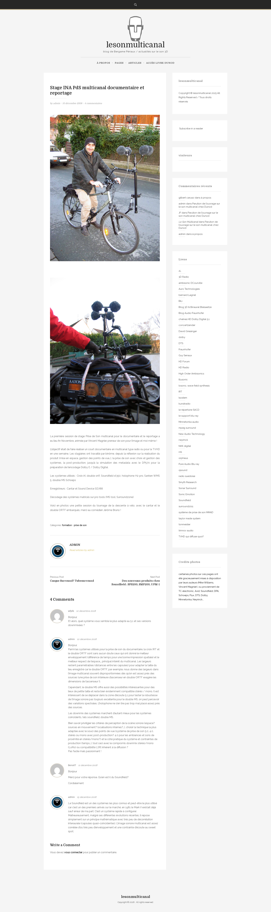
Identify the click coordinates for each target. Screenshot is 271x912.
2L (180, 271)
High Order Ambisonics (191, 373)
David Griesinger (188, 331)
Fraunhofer (185, 349)
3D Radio (184, 276)
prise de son (80, 525)
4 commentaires (93, 103)
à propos (103, 62)
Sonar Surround (187, 488)
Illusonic (183, 379)
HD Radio (184, 367)
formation (67, 525)
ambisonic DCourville (190, 283)
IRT (180, 391)
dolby (182, 337)
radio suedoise (187, 476)
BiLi (180, 301)
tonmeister (184, 524)
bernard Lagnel (187, 295)
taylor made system (189, 518)
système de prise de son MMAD (196, 512)
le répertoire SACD (189, 409)
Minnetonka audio (189, 421)
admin (56, 103)
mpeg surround (187, 427)
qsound (183, 470)
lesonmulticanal (135, 45)
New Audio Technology (192, 434)
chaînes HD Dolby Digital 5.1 (194, 319)
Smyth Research (188, 482)
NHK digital (185, 446)
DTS (181, 343)
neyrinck (183, 440)
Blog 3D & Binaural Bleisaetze (195, 307)
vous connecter (73, 852)
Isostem (183, 397)
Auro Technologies (189, 289)
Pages (119, 62)
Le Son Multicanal (188, 221)
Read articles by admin (81, 550)
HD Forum (184, 361)
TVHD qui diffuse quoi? (191, 536)
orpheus (183, 458)
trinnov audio (186, 530)
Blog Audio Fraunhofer (191, 313)
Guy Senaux (185, 355)
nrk (180, 452)
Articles (134, 62)
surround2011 (186, 506)
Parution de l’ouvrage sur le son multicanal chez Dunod (199, 205)
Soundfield (185, 500)
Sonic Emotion (187, 494)
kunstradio (184, 403)
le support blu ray (188, 415)
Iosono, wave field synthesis (194, 385)
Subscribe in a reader (191, 128)
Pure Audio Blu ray (189, 464)
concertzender (187, 325)
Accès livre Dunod (160, 62)
